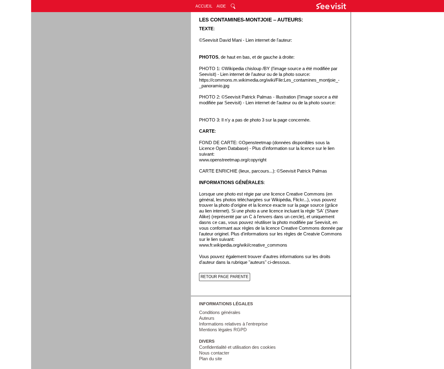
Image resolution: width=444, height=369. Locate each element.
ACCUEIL (203, 6)
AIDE (221, 6)
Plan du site (210, 358)
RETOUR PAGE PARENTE (225, 276)
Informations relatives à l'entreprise (233, 324)
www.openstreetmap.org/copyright (232, 159)
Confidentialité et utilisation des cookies (237, 347)
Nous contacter (214, 353)
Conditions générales (219, 312)
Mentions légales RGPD (223, 329)
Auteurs (206, 318)
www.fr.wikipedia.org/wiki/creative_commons (243, 245)
